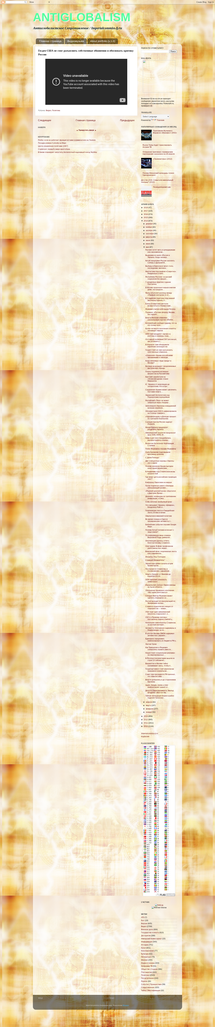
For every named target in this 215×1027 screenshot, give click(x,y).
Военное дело (147, 929)
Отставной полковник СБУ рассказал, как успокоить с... (161, 340)
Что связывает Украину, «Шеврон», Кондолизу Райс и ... (160, 506)
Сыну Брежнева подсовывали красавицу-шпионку (157, 453)
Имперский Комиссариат (151, 939)
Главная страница (50, 41)
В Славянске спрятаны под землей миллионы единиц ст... (160, 299)
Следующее (44, 120)
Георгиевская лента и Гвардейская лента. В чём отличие (159, 512)
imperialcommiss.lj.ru (149, 733)
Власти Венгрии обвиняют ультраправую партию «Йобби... (159, 319)
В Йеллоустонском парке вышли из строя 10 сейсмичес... (160, 659)
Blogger (126, 1005)
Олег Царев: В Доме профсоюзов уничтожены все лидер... (159, 547)
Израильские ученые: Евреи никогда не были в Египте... (160, 586)
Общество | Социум (149, 969)
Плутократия (146, 972)
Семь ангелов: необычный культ (158, 502)
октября (149, 230)
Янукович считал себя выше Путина (160, 309)
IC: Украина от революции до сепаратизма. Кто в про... (157, 385)
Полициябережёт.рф (162, 187)
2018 (146, 207)
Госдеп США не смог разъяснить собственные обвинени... (159, 351)
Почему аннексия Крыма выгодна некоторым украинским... (159, 467)
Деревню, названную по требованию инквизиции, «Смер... (160, 497)
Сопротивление (147, 987)
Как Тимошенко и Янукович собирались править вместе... (158, 648)
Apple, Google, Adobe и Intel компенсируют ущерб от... (157, 686)
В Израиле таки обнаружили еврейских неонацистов (157, 346)
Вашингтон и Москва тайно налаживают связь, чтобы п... (158, 664)
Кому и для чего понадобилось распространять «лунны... (158, 439)
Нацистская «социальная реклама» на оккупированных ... (160, 654)
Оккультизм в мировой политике (158, 516)
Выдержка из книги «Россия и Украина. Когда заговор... (157, 256)
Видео (48, 110)
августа (149, 237)
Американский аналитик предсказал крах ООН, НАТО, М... (160, 434)
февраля (150, 709)
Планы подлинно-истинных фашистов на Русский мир (157, 373)
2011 (146, 723)
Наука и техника (148, 963)
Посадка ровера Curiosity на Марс (52, 143)
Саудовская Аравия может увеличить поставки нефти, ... (160, 391)
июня (148, 244)
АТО (142, 917)
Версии (144, 923)
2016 (146, 214)
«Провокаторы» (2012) (162, 159)
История (144, 945)
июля (148, 240)
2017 (146, 211)
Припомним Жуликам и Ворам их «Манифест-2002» (165, 132)
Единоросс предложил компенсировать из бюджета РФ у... (161, 640)
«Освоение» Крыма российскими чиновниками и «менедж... (159, 356)
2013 (146, 716)
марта (148, 705)
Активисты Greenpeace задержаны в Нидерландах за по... (160, 629)
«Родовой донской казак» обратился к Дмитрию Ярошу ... (160, 492)
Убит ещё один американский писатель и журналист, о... (157, 613)
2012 (146, 719)
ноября (149, 227)
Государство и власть (150, 932)
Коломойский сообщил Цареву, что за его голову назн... (161, 324)
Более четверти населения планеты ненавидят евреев (160, 329)
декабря (149, 224)
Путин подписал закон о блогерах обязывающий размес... (159, 487)
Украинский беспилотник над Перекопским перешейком (157, 396)
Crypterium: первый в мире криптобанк (54, 149)
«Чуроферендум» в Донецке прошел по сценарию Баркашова (160, 417)
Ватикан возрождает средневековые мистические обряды (160, 367)
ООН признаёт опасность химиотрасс (156, 581)
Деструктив (145, 936)
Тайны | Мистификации (150, 990)
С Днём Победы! (152, 457)
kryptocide (145, 736)
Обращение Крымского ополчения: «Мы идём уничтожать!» (159, 591)
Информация (146, 942)
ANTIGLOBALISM (81, 17)
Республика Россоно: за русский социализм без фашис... (158, 278)
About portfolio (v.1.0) (102, 41)
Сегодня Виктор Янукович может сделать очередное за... (159, 597)
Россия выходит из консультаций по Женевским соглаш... (160, 602)
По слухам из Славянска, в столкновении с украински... (158, 570)
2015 (146, 217)
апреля (149, 702)
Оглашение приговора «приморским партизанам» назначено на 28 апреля (159, 153)
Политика (56, 110)
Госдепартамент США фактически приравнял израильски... (159, 670)
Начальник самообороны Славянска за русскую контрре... (160, 624)
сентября (150, 234)
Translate (160, 120)
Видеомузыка (75, 41)
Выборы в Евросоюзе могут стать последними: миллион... (159, 267)
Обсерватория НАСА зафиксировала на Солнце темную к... (160, 412)
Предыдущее (127, 120)
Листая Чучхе (151, 644)
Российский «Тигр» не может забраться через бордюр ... (157, 401)
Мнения (144, 960)
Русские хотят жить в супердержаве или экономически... (160, 251)
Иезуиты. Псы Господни (155, 557)
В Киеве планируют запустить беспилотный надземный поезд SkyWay (67, 152)
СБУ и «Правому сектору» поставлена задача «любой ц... (159, 618)
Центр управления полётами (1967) (53, 146)
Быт (143, 920)
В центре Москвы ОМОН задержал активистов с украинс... (159, 634)
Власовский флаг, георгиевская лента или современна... (161, 552)
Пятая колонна (147, 978)
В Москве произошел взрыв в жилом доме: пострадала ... (160, 288)
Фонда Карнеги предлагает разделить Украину (156, 428)
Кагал (143, 948)
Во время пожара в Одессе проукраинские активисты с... (158, 520)
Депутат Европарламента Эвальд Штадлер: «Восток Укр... (159, 691)
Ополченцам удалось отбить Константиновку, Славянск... (158, 542)
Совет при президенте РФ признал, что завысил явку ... (160, 675)
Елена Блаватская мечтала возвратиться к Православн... (158, 305)
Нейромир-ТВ (147, 966)
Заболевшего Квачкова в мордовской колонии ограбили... (160, 407)
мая (147, 247)
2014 (146, 221)
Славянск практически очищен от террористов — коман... (159, 607)
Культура (145, 954)
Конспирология (147, 951)
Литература (146, 957)
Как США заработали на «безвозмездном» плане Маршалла (156, 379)
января (149, 712)
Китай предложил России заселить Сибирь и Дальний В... (159, 262)
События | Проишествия (151, 984)
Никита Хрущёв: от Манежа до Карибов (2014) (158, 575)
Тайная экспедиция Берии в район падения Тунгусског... (159, 697)
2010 (146, 726)
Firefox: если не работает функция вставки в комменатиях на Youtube (67, 140)
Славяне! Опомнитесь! (154, 560)
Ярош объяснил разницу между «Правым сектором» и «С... (158, 294)
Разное (144, 981)
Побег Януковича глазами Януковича (160, 449)
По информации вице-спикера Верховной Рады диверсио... (158, 536)
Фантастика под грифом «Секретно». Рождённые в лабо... (160, 272)
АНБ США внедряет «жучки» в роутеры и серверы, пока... (157, 335)
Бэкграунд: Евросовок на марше (158, 482)
